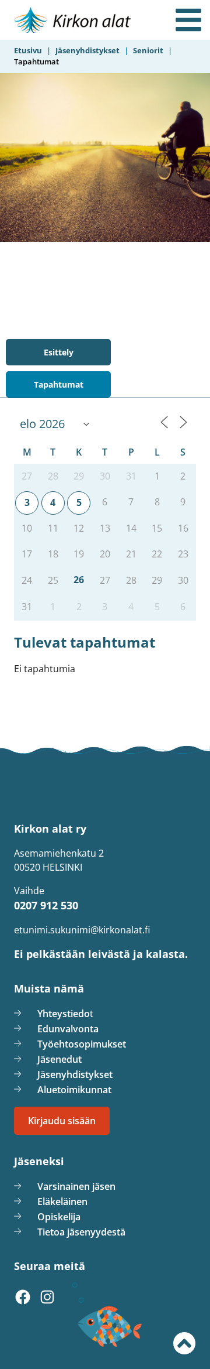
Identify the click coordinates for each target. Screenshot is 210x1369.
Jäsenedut (59, 1059)
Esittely (59, 352)
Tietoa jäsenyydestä (81, 1232)
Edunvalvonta (68, 1028)
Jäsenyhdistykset (75, 1074)
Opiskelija (58, 1216)
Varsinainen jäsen (76, 1186)
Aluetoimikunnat (74, 1089)
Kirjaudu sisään (62, 1120)
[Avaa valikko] (188, 20)
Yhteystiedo (63, 1013)
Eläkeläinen (62, 1201)
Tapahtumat (58, 384)
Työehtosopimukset (81, 1044)
